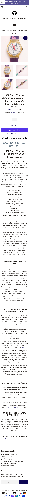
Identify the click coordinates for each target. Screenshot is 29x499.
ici (23, 347)
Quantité (14, 116)
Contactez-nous (8, 441)
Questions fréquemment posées (14, 407)
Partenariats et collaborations (9, 454)
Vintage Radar (15, 490)
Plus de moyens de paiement (14, 133)
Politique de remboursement (9, 458)
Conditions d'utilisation (7, 465)
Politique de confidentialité (8, 463)
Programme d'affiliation (7, 456)
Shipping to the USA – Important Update (12, 461)
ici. (22, 256)
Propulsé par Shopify (22, 490)
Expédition (12, 112)
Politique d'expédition (7, 460)
